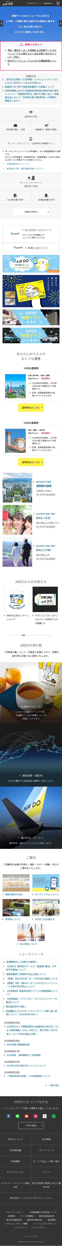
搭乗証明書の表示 (46, 199)
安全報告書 (15, 1150)
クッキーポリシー (39, 1227)
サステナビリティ (15, 1172)
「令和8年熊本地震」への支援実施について (28, 1076)
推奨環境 (51, 1219)
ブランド (46, 1172)
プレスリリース (46, 1150)
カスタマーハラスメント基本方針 (15, 1185)
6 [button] (31, 635)
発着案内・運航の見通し (46, 129)
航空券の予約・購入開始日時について (24, 168)
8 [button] (38, 635)
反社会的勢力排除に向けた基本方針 (46, 1185)
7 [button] (34, 635)
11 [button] (50, 635)
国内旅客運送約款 (46, 1216)
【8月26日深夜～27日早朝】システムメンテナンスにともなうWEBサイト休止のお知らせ (31, 81)
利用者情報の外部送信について (43, 1212)
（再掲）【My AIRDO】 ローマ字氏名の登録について (32, 978)
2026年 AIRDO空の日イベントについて (26, 1065)
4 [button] (23, 635)
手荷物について (13, 919)
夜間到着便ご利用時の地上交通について (26, 974)
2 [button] (15, 635)
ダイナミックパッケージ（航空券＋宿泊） (31, 184)
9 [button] (42, 635)
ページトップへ (31, 1236)
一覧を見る (53, 1085)
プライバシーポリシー (15, 1212)
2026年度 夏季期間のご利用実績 (24, 1055)
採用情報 (15, 1161)
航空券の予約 (31, 116)
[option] (16, 604)
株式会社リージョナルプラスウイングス (30, 1198)
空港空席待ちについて (17, 163)
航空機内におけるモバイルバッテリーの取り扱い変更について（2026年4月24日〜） (31, 1012)
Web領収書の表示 (15, 199)
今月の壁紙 (31, 1125)
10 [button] (46, 635)
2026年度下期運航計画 (18, 1044)
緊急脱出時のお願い (16, 1006)
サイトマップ (21, 1227)
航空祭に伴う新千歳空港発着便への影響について (29, 86)
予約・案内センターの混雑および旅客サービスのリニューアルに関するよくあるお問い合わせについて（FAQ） (31, 53)
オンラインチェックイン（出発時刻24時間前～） (30, 143)
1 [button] (12, 635)
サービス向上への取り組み (46, 1161)
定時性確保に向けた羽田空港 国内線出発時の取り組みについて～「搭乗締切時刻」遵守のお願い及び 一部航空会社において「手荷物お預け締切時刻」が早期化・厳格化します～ (32, 95)
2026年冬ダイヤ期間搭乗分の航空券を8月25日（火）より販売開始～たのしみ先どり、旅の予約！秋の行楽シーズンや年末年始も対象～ (33, 1030)
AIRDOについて (15, 1139)
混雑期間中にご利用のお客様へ (21, 961)
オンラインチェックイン (47, 894)
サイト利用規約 (27, 1216)
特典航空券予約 (31, 211)
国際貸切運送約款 (34, 1219)
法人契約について (29, 943)
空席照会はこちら (31, 407)
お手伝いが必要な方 (45, 919)
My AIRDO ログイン (34, 3)
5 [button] (27, 635)
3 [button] (19, 635)
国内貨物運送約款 (14, 1219)
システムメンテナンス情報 (16, 1223)
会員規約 (11, 1216)
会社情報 (46, 1139)
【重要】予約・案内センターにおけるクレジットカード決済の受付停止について (31, 984)
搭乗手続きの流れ (14, 894)
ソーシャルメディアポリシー (45, 1223)
